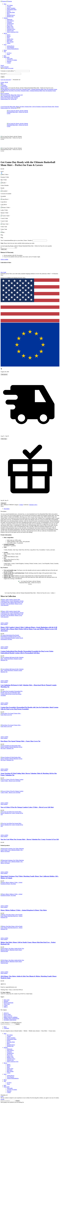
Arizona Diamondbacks (13, 48)
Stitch (8, 37)
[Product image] (12, 616)
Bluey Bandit (10, 41)
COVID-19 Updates (12, 60)
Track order (10, 58)
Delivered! (3, 503)
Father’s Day (10, 26)
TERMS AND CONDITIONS (11, 1018)
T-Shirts (9, 6)
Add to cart (3, 249)
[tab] (31, 508)
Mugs (8, 13)
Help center (6, 999)
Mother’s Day (10, 27)
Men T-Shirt (4, 179)
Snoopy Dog (10, 39)
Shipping (9, 61)
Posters (8, 11)
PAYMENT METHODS (10, 1020)
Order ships (3, 438)
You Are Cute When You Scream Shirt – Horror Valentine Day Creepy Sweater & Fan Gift (30, 839)
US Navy (9, 53)
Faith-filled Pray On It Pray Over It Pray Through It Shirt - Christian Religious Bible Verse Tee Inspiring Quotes (28, 90)
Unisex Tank (4, 229)
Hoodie (2, 188)
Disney (8, 34)
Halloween (9, 19)
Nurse (8, 54)
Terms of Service (8, 1015)
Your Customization (5, 240)
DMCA (6, 1006)
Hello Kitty (9, 40)
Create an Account (8, 68)
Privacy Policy (7, 1014)
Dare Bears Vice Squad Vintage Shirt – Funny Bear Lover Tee (20, 741)
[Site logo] (3, 1)
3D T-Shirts (10, 5)
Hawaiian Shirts (11, 12)
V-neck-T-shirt (4, 221)
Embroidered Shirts (11, 9)
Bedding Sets (10, 16)
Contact (9, 62)
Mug (2, 237)
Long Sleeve (4, 204)
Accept (2, 1099)
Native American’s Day (12, 32)
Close (2, 1096)
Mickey (9, 36)
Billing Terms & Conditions (10, 1017)
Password (3, 73)
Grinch (8, 43)
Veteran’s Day (10, 30)
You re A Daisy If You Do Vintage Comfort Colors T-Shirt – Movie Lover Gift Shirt (27, 807)
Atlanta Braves (10, 46)
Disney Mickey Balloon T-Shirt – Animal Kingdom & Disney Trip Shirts (24, 910)
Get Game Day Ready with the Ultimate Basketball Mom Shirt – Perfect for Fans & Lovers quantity (27, 246)
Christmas (9, 22)
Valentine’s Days (11, 29)
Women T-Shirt (4, 212)
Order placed (4, 374)
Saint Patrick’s (10, 20)
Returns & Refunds (8, 1002)
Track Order (7, 1004)
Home (2, 88)
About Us (6, 1013)
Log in (2, 76)
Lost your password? (6, 79)
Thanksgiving (10, 23)
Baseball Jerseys (11, 15)
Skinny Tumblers (11, 8)
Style (2, 171)
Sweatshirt (3, 196)
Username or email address (8, 71)
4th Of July (9, 25)
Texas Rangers (10, 47)
